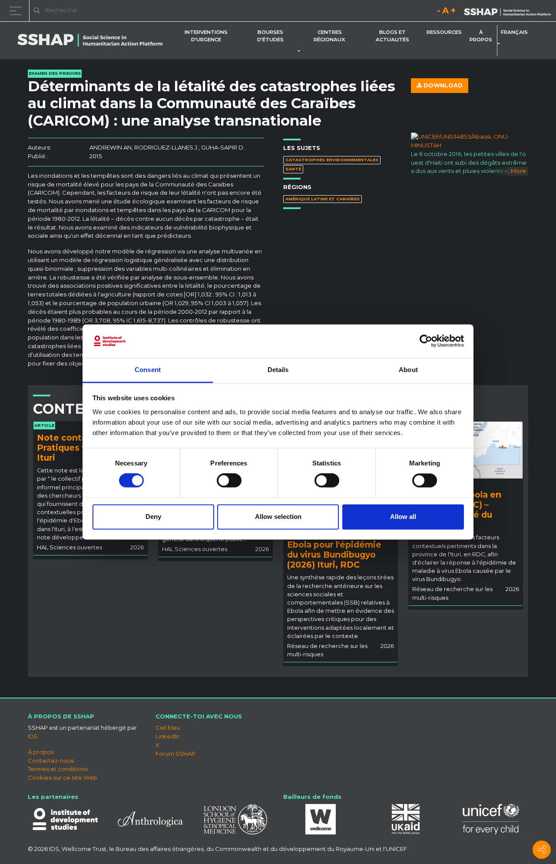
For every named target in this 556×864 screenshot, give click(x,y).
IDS (33, 736)
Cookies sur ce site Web (62, 777)
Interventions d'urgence (206, 36)
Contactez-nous (51, 760)
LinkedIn (167, 736)
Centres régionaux (329, 36)
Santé (293, 168)
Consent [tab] (148, 369)
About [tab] (408, 369)
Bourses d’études (270, 36)
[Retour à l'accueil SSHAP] (507, 11)
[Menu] (17, 10)
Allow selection (278, 516)
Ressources (444, 32)
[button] (301, 51)
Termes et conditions (58, 768)
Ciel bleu (168, 727)
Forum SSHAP (175, 753)
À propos (481, 36)
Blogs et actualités (392, 36)
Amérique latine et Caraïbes (322, 198)
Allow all (403, 516)
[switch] (229, 481)
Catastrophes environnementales (331, 159)
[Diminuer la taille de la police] (438, 12)
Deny (153, 516)
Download (442, 85)
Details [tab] (278, 369)
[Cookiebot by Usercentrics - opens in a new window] (426, 341)
